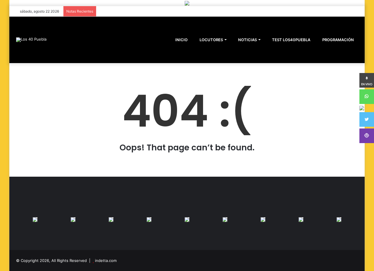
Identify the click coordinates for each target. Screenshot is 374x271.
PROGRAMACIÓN (337, 39)
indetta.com (106, 260)
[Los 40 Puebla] (31, 39)
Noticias (247, 39)
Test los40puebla (290, 39)
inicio (181, 39)
